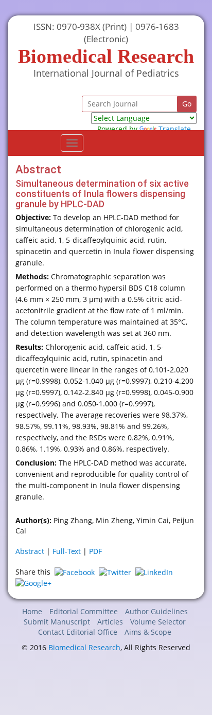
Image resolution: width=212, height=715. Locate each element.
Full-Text (66, 551)
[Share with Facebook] (75, 572)
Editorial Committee (83, 611)
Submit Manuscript (57, 622)
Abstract (29, 551)
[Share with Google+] (33, 582)
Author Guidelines (156, 611)
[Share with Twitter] (115, 572)
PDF (95, 551)
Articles (110, 622)
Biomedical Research (84, 647)
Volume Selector (158, 622)
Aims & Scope (148, 632)
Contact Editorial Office (77, 632)
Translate (174, 129)
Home (32, 611)
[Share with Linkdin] (154, 572)
